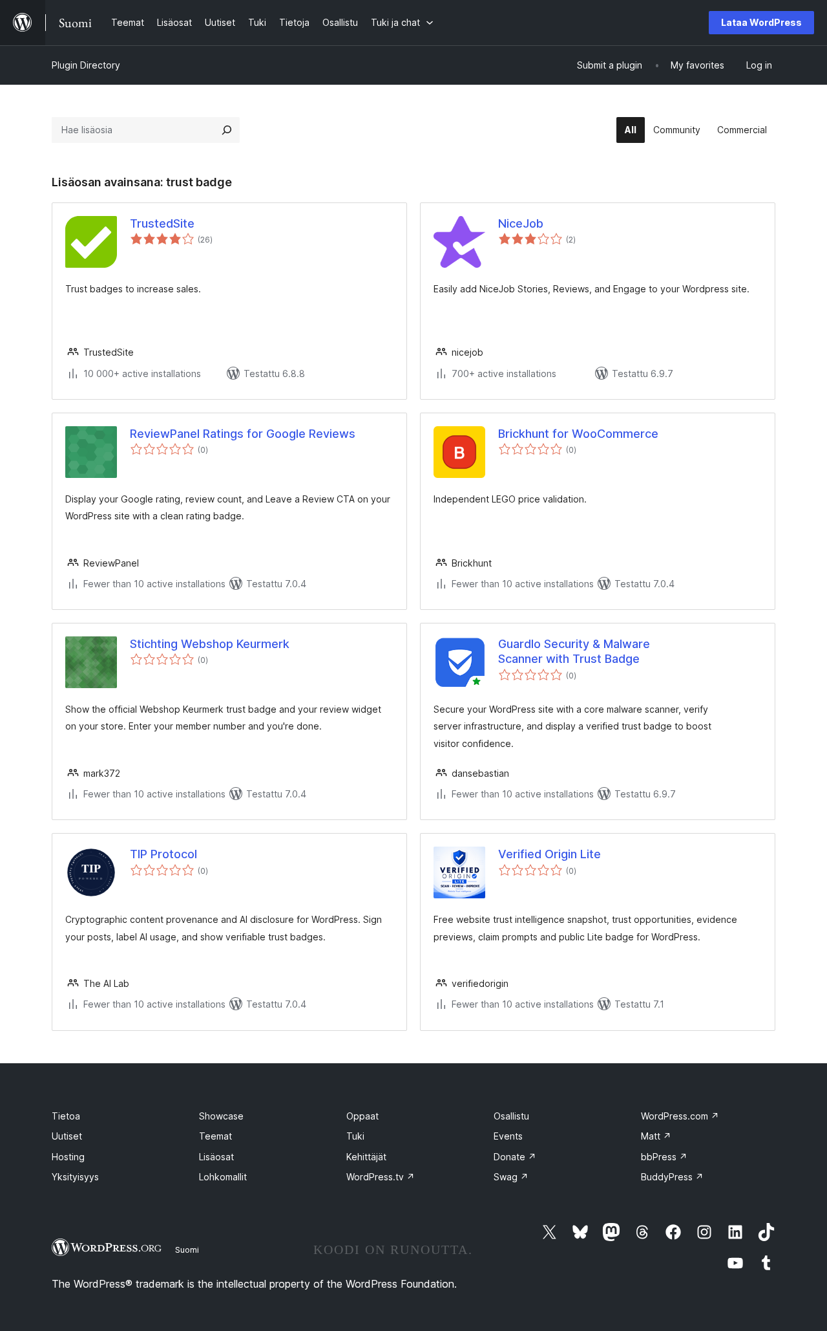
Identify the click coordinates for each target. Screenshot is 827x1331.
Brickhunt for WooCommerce (578, 433)
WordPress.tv (380, 1176)
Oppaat (362, 1115)
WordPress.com (680, 1115)
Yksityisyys (75, 1176)
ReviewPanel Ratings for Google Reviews (242, 433)
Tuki (355, 1136)
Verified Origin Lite (549, 854)
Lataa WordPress (761, 22)
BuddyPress (672, 1176)
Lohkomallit (223, 1176)
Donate (515, 1156)
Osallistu (511, 1115)
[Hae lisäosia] (227, 130)
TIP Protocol (163, 854)
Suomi (187, 1249)
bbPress (664, 1156)
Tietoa (66, 1115)
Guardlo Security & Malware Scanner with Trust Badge (574, 651)
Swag (511, 1176)
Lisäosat (216, 1156)
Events (508, 1136)
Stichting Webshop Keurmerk (209, 644)
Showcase (221, 1115)
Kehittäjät (366, 1156)
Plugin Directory (86, 65)
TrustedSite (162, 223)
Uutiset (67, 1136)
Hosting (68, 1156)
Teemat (215, 1136)
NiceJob (520, 223)
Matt (656, 1136)
